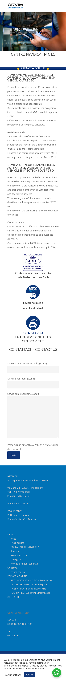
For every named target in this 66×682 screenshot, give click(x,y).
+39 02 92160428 (21, 491)
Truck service (17, 542)
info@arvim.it (22, 496)
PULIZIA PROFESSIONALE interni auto (30, 592)
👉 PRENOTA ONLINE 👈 (33, 68)
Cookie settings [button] (13, 674)
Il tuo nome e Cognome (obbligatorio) (27, 363)
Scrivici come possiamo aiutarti (23, 393)
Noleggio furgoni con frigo (24, 563)
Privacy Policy (14, 510)
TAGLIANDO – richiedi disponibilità (28, 588)
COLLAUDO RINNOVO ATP (25, 547)
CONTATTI (13, 596)
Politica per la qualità (18, 515)
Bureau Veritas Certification (21, 519)
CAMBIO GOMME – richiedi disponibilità (31, 584)
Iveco (13, 538)
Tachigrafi (16, 559)
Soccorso (15, 551)
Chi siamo (12, 567)
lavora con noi (18, 571)
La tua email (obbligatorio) (21, 378)
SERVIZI (11, 534)
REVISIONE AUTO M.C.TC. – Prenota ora (31, 580)
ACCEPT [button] (29, 674)
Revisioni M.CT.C (19, 555)
